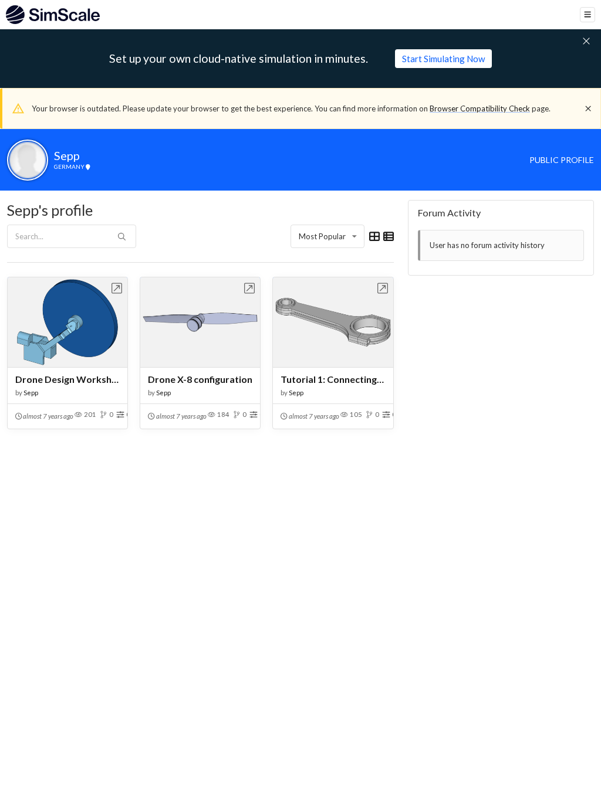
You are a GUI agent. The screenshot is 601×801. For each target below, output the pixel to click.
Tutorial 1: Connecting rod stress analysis (333, 379)
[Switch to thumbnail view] (374, 236)
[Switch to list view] (388, 236)
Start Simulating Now (443, 58)
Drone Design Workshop (67, 379)
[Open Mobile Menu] (587, 14)
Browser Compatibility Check (480, 108)
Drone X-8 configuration (200, 379)
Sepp (30, 392)
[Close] (588, 108)
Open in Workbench (117, 288)
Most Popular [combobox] (322, 236)
